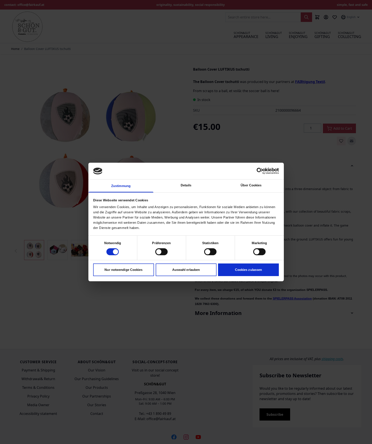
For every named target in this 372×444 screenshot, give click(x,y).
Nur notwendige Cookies (123, 270)
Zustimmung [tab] (121, 186)
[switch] (161, 251)
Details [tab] (186, 185)
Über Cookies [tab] (251, 185)
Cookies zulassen (248, 270)
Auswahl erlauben (186, 270)
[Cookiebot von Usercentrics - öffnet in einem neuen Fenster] (260, 171)
